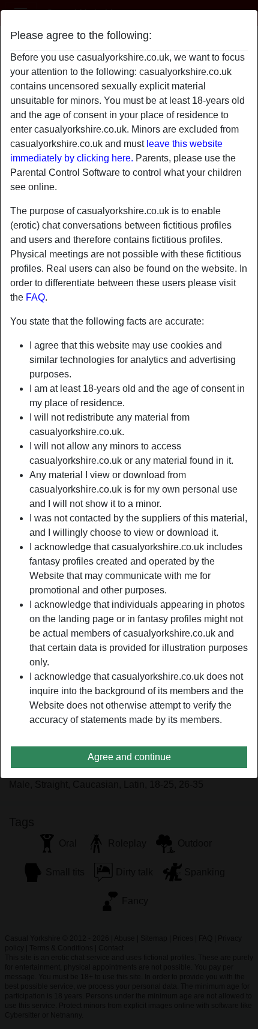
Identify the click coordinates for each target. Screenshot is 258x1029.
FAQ (35, 297)
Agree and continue (129, 757)
